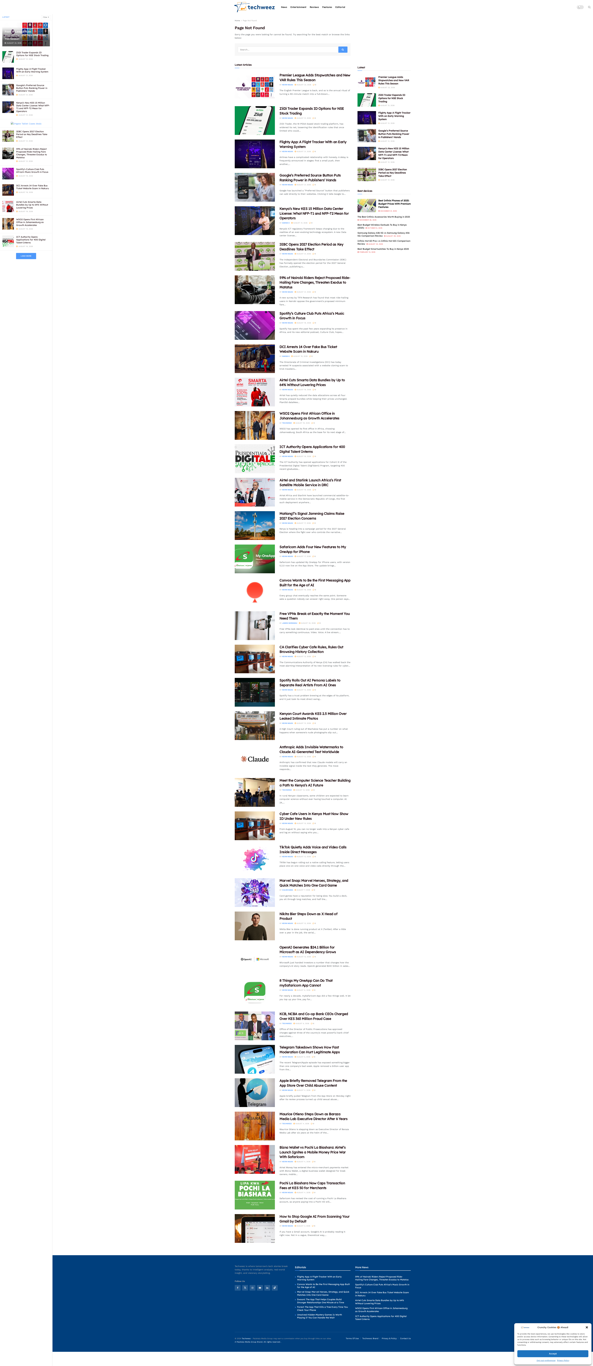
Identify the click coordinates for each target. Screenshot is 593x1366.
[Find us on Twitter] (245, 1288)
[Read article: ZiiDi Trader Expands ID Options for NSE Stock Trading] (255, 120)
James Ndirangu (289, 623)
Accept (553, 1353)
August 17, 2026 (303, 523)
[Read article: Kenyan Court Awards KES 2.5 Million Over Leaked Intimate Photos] (255, 725)
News (284, 7)
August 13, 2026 (303, 656)
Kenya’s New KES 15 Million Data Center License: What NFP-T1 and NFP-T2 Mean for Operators (33, 107)
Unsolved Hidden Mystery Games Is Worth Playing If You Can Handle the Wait (319, 1316)
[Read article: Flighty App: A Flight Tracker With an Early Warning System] (255, 154)
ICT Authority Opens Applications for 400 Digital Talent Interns (31, 239)
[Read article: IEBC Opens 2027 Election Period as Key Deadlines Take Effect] (255, 256)
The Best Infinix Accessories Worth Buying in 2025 (383, 216)
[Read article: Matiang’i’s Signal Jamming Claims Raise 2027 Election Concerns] (255, 525)
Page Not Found (250, 20)
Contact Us (405, 1338)
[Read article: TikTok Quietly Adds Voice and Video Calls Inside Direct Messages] (255, 859)
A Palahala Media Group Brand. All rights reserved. (258, 1342)
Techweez (287, 423)
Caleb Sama (287, 890)
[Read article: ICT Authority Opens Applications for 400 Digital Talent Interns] (255, 458)
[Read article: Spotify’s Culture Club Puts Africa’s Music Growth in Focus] (255, 325)
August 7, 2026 (303, 890)
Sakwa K (286, 223)
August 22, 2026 (303, 85)
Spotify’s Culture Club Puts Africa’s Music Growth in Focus (32, 170)
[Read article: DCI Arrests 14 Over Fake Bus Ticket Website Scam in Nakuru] (255, 358)
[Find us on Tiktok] (275, 1288)
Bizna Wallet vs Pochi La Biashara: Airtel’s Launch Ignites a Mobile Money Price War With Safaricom (313, 1152)
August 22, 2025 (375, 244)
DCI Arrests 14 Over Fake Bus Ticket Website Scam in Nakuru (32, 187)
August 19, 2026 (303, 323)
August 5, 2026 (303, 1057)
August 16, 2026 (303, 590)
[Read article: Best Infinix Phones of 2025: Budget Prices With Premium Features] (366, 205)
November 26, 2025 (367, 220)
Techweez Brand (370, 1338)
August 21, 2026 (303, 118)
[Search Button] (589, 7)
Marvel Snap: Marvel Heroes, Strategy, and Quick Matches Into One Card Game (323, 1293)
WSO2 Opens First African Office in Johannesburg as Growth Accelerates (30, 222)
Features (327, 7)
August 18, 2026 (303, 456)
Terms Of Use (352, 1338)
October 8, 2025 (374, 228)
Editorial (340, 7)
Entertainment (298, 7)
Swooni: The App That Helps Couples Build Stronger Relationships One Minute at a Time (320, 1301)
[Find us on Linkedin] (267, 1288)
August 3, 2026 (303, 1226)
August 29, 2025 (393, 236)
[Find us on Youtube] (260, 1288)
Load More (26, 256)
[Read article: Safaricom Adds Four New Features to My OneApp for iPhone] (255, 559)
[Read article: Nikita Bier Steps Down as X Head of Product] (255, 926)
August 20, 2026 (308, 623)
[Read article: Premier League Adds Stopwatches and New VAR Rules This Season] (255, 87)
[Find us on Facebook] (238, 1288)
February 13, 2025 (367, 252)
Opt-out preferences (546, 1360)
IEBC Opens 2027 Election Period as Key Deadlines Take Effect (31, 134)
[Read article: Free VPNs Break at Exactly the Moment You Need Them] (255, 625)
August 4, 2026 (303, 1090)
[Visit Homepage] (255, 7)
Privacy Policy (563, 1360)
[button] (586, 1327)
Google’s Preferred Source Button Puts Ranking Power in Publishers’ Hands (31, 88)
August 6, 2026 (303, 990)
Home (237, 20)
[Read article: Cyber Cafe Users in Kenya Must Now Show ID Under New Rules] (255, 825)
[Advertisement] (384, 38)
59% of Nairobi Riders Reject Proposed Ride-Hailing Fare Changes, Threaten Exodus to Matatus (31, 153)
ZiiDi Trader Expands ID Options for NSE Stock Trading (32, 54)
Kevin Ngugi (287, 85)
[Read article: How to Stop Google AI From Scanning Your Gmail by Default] (255, 1228)
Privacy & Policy (389, 1338)
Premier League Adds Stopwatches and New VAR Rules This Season (25, 35)
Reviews (314, 7)
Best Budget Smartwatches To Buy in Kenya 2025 (383, 249)
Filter (45, 17)
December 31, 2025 (388, 211)
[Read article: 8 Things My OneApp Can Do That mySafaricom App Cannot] (255, 992)
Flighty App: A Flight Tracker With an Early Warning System (32, 70)
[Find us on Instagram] (252, 1288)
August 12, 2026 (303, 690)
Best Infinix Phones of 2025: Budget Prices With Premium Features (394, 203)
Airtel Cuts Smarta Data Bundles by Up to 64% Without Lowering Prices (32, 205)
